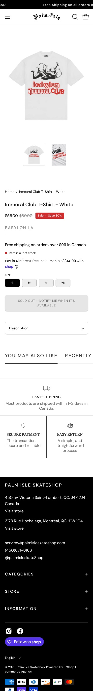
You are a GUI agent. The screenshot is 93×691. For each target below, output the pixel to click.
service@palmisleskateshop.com (35, 542)
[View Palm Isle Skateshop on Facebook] (20, 631)
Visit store (14, 511)
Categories (19, 574)
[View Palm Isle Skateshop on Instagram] (8, 631)
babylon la (19, 227)
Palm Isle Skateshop (31, 667)
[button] (74, 16)
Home (9, 191)
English (10, 658)
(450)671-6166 (18, 550)
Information (21, 608)
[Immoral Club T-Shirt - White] (34, 155)
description (18, 328)
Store (12, 591)
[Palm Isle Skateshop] (46, 16)
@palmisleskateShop (24, 557)
